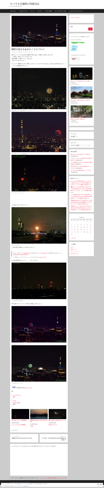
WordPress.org (74, 253)
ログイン (73, 247)
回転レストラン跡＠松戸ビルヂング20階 (80, 81)
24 (71, 232)
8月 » (75, 238)
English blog (13, 11)
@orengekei (26, 253)
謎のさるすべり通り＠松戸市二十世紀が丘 (80, 100)
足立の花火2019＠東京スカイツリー (57, 420)
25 (74, 232)
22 (87, 229)
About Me (39, 11)
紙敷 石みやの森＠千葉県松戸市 (78, 119)
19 (77, 229)
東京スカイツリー (53, 424)
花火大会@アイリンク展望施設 (19, 420)
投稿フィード (74, 249)
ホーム (31, 11)
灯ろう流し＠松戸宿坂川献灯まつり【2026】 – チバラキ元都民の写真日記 (81, 190)
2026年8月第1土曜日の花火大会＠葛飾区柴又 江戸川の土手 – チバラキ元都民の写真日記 (81, 202)
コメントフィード (75, 251)
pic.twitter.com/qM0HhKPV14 (20, 254)
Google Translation (75, 17)
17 (71, 229)
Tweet (14, 400)
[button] (100, 484)
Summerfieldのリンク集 (60, 11)
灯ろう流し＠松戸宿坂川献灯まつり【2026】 (81, 170)
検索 (72, 26)
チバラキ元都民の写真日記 (24, 3)
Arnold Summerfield (28, 52)
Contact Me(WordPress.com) (76, 11)
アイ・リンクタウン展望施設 (19, 424)
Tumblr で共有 (16, 402)
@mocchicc (43, 253)
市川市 (31, 426)
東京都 (14, 430)
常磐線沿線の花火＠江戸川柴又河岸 (79, 200)
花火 (17, 430)
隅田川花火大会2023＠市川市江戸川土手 (39, 421)
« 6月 (72, 238)
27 (81, 232)
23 (90, 229)
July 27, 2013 (43, 257)
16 (90, 227)
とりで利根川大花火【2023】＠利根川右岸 (80, 194)
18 (74, 229)
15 (87, 227)
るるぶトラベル (28, 387)
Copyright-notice (23, 11)
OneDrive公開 (48, 11)
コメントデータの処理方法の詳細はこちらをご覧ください (53, 478)
